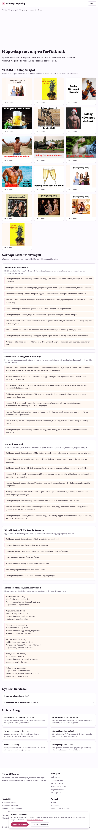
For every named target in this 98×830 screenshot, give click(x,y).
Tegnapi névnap (57, 783)
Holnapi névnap (57, 780)
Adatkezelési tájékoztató (61, 809)
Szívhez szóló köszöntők (12, 809)
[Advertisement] (49, 29)
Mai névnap (55, 777)
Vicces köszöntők (9, 812)
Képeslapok (13, 10)
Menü (92, 3)
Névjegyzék (56, 793)
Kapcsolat (55, 805)
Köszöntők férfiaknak (10, 805)
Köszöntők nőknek (9, 802)
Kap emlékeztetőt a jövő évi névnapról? (49, 702)
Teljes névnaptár (57, 790)
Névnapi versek (8, 815)
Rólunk (53, 802)
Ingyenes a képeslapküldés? (49, 696)
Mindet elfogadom (20, 824)
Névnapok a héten (58, 786)
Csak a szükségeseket (40, 824)
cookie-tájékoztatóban (35, 820)
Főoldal (4, 10)
